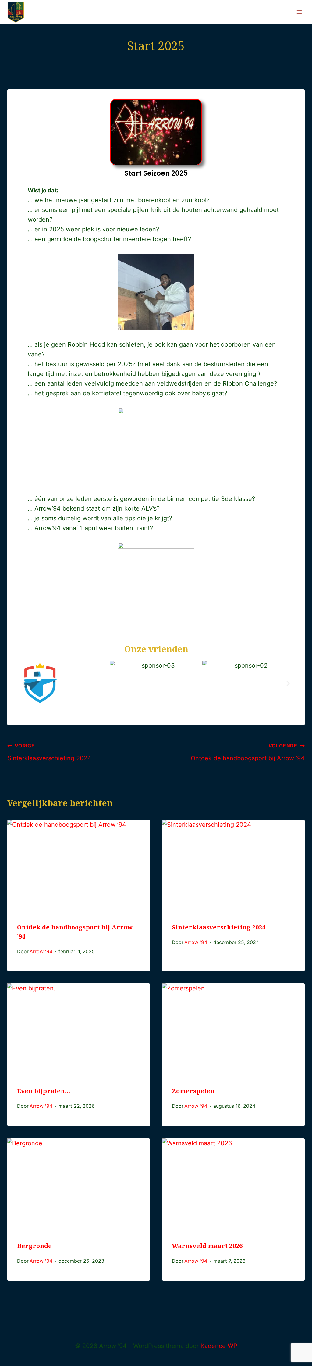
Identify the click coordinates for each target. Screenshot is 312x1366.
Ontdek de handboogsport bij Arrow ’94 (248, 752)
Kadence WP (218, 1346)
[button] (24, 683)
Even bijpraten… (43, 1092)
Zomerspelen (193, 1092)
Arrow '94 (41, 951)
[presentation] (78, 867)
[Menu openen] (299, 12)
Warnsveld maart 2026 (207, 1247)
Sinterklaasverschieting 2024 (49, 752)
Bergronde (34, 1247)
